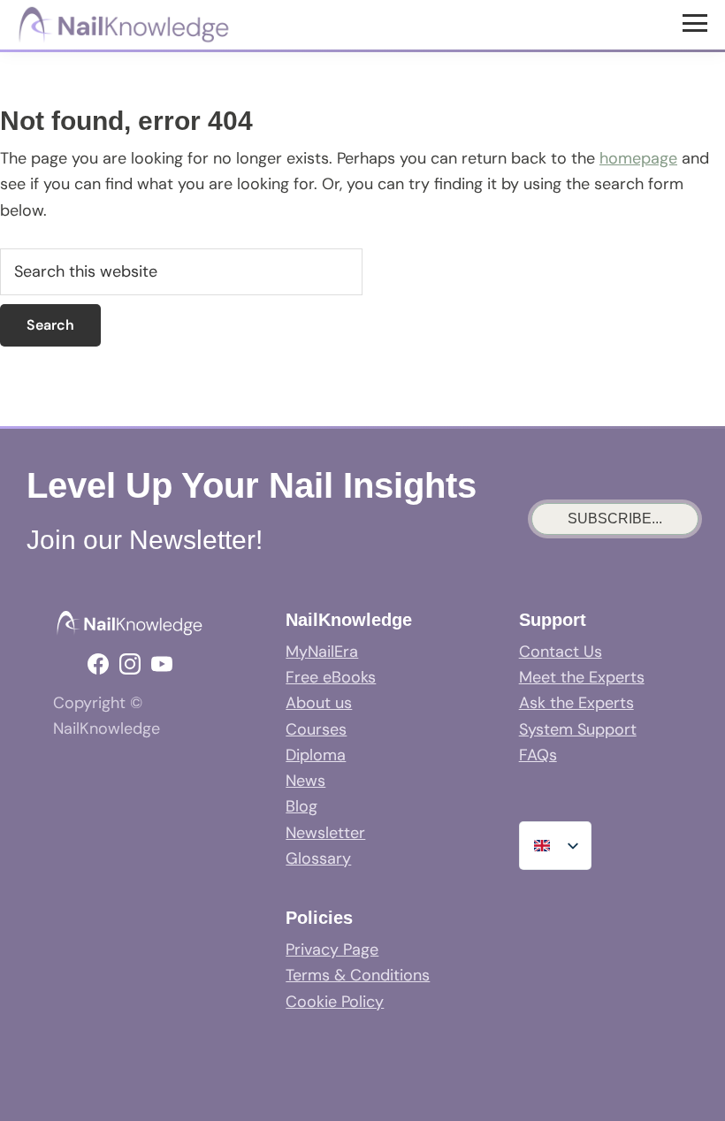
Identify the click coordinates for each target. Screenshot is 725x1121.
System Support (578, 729)
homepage (638, 158)
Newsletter (325, 832)
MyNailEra (322, 651)
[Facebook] (98, 664)
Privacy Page (332, 949)
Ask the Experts (576, 702)
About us (319, 702)
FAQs (538, 755)
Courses (316, 729)
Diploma (316, 755)
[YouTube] (161, 664)
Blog (301, 806)
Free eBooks (331, 677)
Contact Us (560, 651)
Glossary (318, 858)
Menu (697, 22)
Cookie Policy (335, 1001)
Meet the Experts (582, 677)
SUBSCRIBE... (615, 518)
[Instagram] (130, 664)
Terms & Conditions (358, 975)
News (305, 780)
